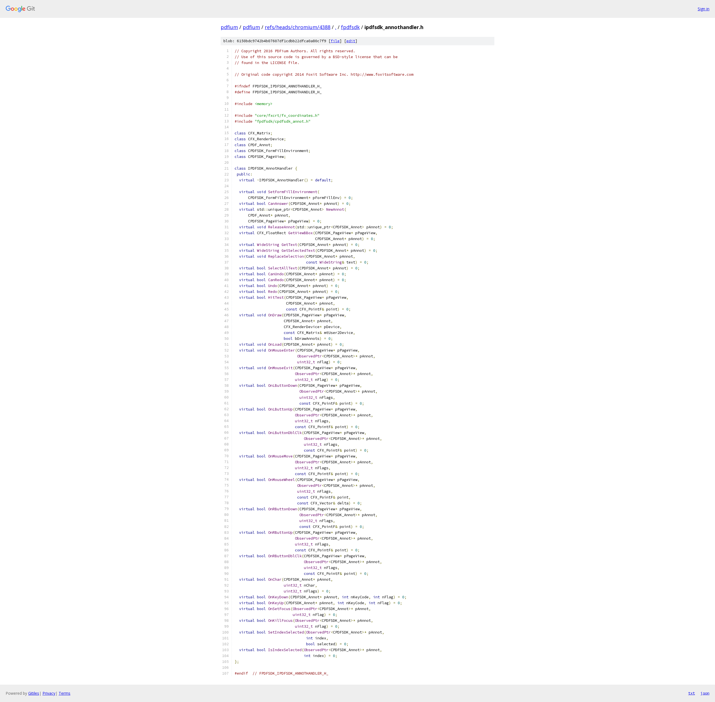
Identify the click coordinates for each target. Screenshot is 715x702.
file (335, 41)
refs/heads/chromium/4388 (297, 27)
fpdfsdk (350, 27)
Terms (64, 693)
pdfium (229, 27)
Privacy (48, 693)
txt (691, 693)
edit (350, 41)
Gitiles (33, 693)
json (704, 693)
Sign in (703, 8)
